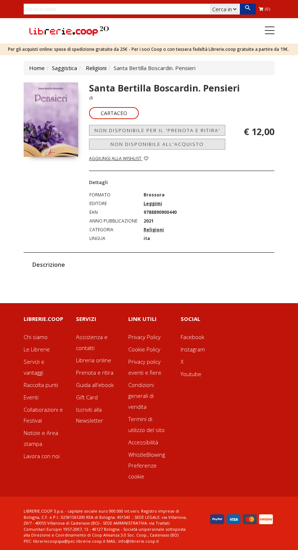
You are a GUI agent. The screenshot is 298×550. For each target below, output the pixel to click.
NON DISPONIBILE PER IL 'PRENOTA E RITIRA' (157, 130)
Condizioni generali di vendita (141, 395)
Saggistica (64, 68)
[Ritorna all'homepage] (69, 30)
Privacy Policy (144, 337)
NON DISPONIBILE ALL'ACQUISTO (157, 144)
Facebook (192, 337)
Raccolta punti (41, 384)
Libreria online (93, 360)
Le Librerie (37, 349)
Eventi (31, 397)
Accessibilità (143, 442)
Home (37, 68)
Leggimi (153, 203)
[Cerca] (247, 9)
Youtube (191, 374)
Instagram (193, 349)
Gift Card (87, 397)
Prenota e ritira (94, 372)
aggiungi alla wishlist (115, 158)
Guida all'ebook (95, 384)
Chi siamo (36, 337)
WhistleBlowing (146, 454)
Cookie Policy (144, 349)
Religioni (96, 68)
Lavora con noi (42, 456)
